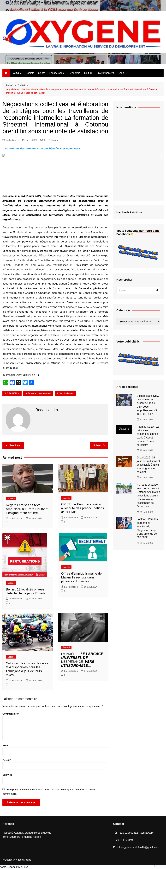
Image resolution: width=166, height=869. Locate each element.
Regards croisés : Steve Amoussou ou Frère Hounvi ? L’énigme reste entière (27, 509)
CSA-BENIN (13, 393)
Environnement (105, 73)
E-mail (6, 760)
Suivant (97, 445)
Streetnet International (39, 393)
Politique (17, 73)
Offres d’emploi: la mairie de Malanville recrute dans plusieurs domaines (81, 577)
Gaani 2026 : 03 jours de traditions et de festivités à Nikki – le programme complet (148, 465)
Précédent (15, 445)
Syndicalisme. (66, 393)
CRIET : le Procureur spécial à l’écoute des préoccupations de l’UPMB (82, 508)
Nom (5, 745)
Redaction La (12, 140)
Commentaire (10, 713)
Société (30, 73)
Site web (7, 774)
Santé (41, 73)
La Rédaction (16, 518)
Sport (121, 73)
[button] (161, 155)
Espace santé (57, 73)
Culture (88, 73)
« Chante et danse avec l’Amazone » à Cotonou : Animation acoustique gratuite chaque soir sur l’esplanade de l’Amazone (148, 495)
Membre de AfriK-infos (129, 212)
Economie (74, 73)
